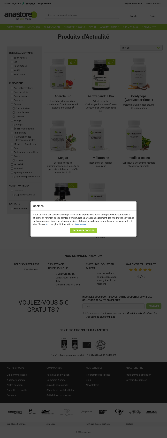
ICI (47, 224)
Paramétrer (80, 224)
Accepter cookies (83, 230)
